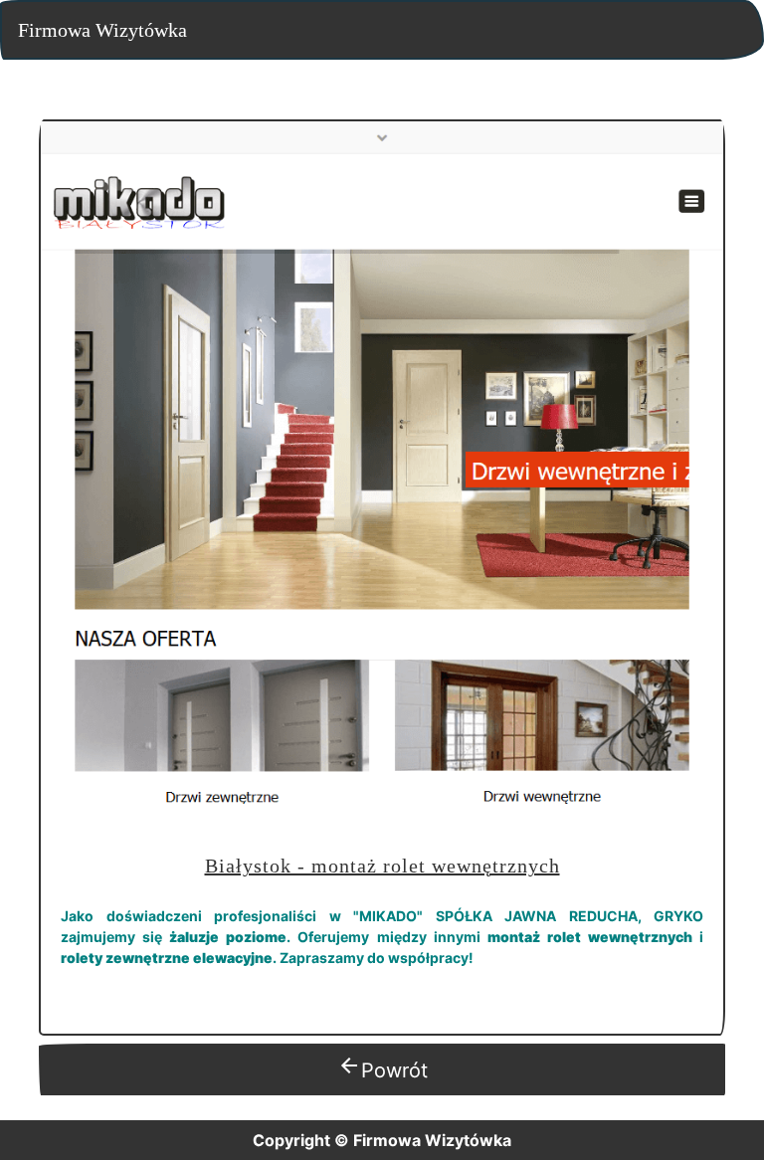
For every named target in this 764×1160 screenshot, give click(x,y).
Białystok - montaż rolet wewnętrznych (382, 865)
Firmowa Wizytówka (102, 30)
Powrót (382, 1068)
